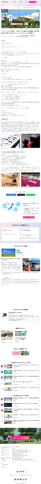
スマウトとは (4, 448)
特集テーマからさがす (5, 452)
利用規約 (11, 475)
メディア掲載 (4, 467)
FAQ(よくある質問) (5, 464)
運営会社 (30, 475)
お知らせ (3, 466)
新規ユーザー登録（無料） (20, 438)
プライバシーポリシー (16, 475)
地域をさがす (4, 451)
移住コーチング (4, 455)
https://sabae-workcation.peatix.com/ (8, 113)
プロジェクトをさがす (5, 449)
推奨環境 (21, 475)
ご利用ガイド (4, 459)
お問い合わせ (26, 475)
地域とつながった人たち (5, 453)
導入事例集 (3, 460)
